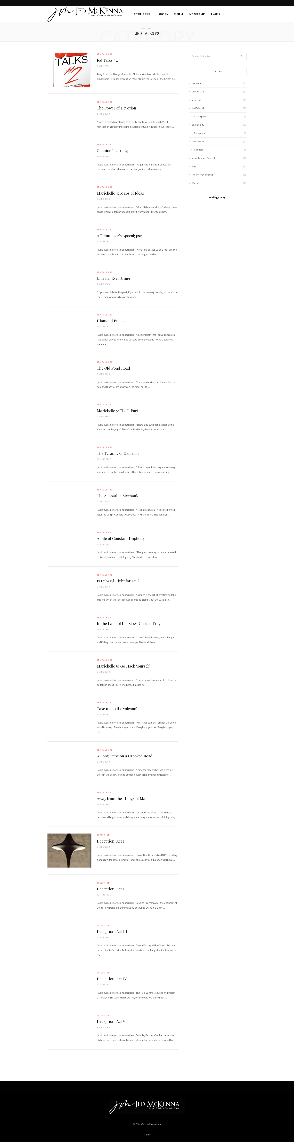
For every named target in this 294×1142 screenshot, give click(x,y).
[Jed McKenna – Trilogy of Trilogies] (85, 14)
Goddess (198, 149)
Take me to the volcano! (117, 708)
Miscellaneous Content (203, 158)
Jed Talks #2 (104, 54)
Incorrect (196, 99)
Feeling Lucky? (218, 197)
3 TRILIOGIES (142, 13)
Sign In (163, 13)
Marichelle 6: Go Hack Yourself (123, 666)
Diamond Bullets (111, 320)
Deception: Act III (112, 931)
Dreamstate (198, 91)
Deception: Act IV (112, 978)
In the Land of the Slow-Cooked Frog (129, 623)
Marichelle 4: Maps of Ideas (120, 193)
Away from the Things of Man (122, 798)
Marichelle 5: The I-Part (117, 410)
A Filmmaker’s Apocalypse (119, 235)
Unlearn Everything (113, 278)
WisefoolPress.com (151, 1123)
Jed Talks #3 (198, 141)
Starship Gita (200, 116)
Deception (103, 835)
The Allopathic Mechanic (118, 495)
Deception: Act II (111, 888)
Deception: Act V (111, 1021)
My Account (197, 13)
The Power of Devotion (116, 107)
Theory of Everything (202, 174)
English (216, 13)
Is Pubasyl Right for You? (118, 580)
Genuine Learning (112, 150)
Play (194, 166)
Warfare (196, 183)
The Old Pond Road (113, 368)
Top (148, 1134)
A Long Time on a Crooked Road (124, 755)
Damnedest (197, 83)
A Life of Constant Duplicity (121, 538)
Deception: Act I (110, 841)
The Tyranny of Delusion (118, 453)
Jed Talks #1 (198, 108)
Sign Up (179, 13)
